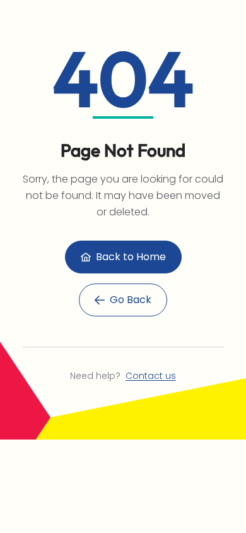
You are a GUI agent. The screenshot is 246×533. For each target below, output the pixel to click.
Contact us (151, 375)
